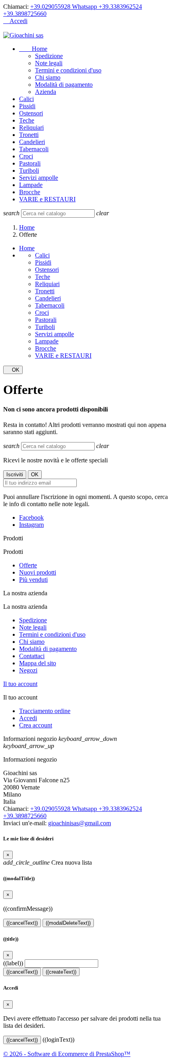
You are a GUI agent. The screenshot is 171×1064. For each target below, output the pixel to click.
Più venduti (33, 579)
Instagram (31, 524)
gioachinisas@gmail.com (79, 823)
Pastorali (30, 163)
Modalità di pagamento (64, 84)
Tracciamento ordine (44, 710)
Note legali (48, 63)
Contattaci (32, 656)
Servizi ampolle (38, 177)
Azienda (45, 91)
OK (12, 370)
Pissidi (27, 106)
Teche (26, 120)
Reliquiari (31, 127)
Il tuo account (20, 683)
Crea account (35, 725)
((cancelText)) (22, 923)
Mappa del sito (37, 663)
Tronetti (29, 134)
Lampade (31, 184)
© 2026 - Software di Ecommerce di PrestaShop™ (66, 1053)
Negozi (28, 670)
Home (33, 48)
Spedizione (49, 56)
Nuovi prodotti (37, 572)
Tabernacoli (34, 149)
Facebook (31, 517)
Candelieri (32, 141)
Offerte (28, 565)
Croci (26, 156)
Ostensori (31, 113)
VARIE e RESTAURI (47, 199)
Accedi (28, 718)
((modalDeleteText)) (68, 923)
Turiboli (29, 170)
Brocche (29, 192)
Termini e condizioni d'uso (68, 70)
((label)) (13, 963)
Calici (26, 98)
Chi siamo (47, 77)
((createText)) (61, 972)
